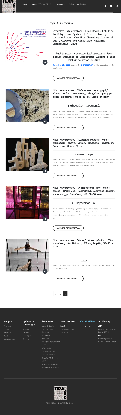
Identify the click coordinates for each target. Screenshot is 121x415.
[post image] (27, 45)
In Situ (26, 339)
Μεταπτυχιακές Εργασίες (50, 367)
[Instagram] (117, 6)
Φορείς (6, 336)
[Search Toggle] (58, 11)
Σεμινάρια (26, 332)
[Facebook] (105, 6)
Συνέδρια (45, 345)
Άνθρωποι (7, 333)
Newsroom (41, 16)
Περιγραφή (7, 326)
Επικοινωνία (63, 16)
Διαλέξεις (26, 329)
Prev (56, 293)
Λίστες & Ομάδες (48, 326)
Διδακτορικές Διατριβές (50, 364)
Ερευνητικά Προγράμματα (51, 341)
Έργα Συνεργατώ (48, 355)
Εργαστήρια (27, 336)
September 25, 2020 (61, 65)
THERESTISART (87, 65)
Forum (51, 16)
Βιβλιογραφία (46, 348)
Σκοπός (6, 329)
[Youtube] (111, 6)
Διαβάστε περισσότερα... (68, 78)
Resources (26, 16)
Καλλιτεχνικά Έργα (48, 351)
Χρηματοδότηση (9, 339)
